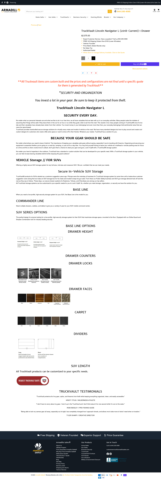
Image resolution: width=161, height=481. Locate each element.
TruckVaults (64, 17)
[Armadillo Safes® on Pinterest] (5, 2)
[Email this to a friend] (96, 73)
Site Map (58, 461)
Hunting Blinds (96, 17)
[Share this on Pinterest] (91, 73)
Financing (13, 2)
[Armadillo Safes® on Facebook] (2, 2)
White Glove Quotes (62, 453)
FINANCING (60, 457)
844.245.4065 (115, 445)
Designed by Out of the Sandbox (83, 475)
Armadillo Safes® (40, 475)
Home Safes (40, 17)
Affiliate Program (61, 447)
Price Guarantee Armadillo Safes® (66, 449)
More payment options (139, 68)
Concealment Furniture (88, 453)
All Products (85, 455)
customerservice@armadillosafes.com (117, 449)
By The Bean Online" (68, 475)
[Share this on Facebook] (87, 73)
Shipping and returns (62, 467)
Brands (106, 17)
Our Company (118, 17)
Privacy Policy (60, 463)
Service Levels (60, 465)
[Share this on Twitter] (83, 73)
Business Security (79, 17)
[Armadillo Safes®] (10, 10)
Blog (57, 459)
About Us (59, 445)
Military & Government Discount (90, 459)
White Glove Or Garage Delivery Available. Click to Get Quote (104, 52)
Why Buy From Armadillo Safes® (66, 451)
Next (39, 25)
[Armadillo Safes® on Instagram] (7, 2)
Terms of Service (61, 469)
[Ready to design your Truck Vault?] (33, 386)
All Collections (85, 457)
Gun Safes (52, 17)
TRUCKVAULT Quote (62, 455)
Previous (34, 25)
